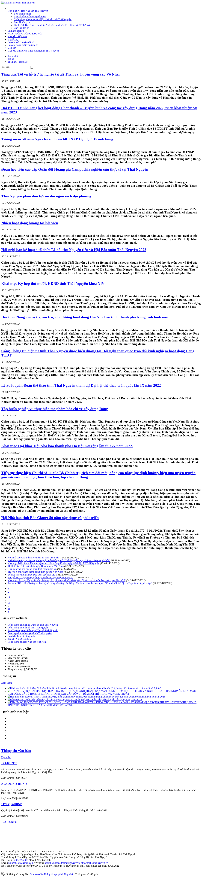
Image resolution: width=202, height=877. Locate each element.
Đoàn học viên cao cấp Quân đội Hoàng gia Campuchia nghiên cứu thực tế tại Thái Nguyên (74, 169)
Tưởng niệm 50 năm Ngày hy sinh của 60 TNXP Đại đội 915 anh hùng (57, 139)
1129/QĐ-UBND (11, 804)
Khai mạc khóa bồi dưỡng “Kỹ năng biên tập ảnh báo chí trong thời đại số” (123, 688)
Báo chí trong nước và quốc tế (23, 45)
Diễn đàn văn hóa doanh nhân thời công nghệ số (32, 569)
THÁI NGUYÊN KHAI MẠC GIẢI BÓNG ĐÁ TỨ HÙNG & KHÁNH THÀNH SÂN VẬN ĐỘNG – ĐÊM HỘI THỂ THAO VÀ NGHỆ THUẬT (102, 692)
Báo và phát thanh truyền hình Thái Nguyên (30, 633)
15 (9, 600)
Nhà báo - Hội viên (17, 36)
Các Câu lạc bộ (21, 28)
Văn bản (12, 47)
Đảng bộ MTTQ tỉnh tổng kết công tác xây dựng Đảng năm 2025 (109, 699)
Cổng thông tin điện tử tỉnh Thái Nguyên (28, 627)
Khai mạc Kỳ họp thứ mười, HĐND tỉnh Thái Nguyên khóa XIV (52, 283)
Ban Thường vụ (22, 22)
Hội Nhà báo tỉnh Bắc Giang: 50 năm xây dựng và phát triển (50, 518)
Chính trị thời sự (16, 30)
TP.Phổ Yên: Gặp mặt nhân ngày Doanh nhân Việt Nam (36, 566)
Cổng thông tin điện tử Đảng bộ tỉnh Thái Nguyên (33, 624)
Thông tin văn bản (16, 751)
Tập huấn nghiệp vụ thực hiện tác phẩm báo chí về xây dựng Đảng (54, 409)
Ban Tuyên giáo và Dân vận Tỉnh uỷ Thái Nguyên (33, 630)
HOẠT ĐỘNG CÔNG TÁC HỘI (25, 33)
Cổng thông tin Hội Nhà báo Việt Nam (27, 641)
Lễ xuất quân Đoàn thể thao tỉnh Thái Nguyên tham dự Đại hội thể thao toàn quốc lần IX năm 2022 (81, 385)
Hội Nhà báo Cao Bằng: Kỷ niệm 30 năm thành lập (33, 557)
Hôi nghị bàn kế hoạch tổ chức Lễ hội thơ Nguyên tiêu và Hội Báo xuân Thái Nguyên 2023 (73, 250)
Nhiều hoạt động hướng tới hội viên (29, 223)
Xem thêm (6, 682)
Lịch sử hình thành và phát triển (30, 16)
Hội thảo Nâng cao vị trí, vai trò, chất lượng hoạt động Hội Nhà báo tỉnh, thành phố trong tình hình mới (84, 317)
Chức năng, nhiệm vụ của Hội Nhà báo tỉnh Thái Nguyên (42, 19)
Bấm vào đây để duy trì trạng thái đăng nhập (52, 874)
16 (9, 602)
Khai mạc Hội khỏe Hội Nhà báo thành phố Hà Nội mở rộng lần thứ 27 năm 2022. (67, 446)
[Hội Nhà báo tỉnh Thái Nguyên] (18, 2)
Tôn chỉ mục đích (22, 13)
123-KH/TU (9, 763)
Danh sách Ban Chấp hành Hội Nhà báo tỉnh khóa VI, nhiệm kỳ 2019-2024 (52, 25)
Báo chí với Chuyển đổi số (21, 42)
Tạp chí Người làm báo (19, 639)
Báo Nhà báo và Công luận (21, 636)
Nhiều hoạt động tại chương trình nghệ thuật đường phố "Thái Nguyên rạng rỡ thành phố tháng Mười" (59, 560)
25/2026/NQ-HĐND (14, 784)
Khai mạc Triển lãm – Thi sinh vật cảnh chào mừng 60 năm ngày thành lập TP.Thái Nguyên (53, 563)
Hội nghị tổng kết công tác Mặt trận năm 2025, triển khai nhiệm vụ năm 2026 (126, 696)
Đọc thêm (6, 757)
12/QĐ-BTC (9, 822)
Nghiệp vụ (13, 39)
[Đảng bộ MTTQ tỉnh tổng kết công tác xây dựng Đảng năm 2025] (42, 699)
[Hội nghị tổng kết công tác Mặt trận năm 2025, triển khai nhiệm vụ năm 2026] (47, 696)
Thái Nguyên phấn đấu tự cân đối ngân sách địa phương (46, 196)
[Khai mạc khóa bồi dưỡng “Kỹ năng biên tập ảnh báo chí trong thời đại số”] (46, 688)
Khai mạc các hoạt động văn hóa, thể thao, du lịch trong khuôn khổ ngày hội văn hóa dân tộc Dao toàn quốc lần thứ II (66, 580)
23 (9, 608)
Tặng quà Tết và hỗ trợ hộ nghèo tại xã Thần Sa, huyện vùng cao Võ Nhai (60, 74)
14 (9, 597)
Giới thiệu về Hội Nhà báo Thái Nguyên (28, 10)
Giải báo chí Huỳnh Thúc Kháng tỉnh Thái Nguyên (33, 50)
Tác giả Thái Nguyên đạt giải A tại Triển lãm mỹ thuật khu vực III (40, 577)
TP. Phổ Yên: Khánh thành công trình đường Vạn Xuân (35, 571)
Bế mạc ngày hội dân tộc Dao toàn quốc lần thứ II (32, 574)
